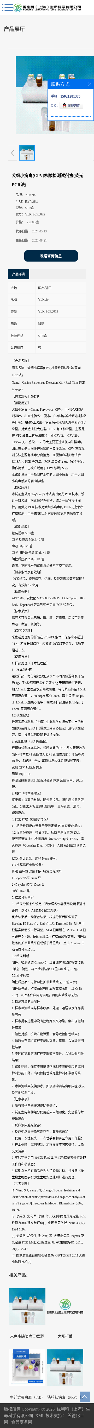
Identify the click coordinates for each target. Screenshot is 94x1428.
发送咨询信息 (51, 256)
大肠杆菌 (65, 1336)
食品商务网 (21, 1422)
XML (39, 1415)
